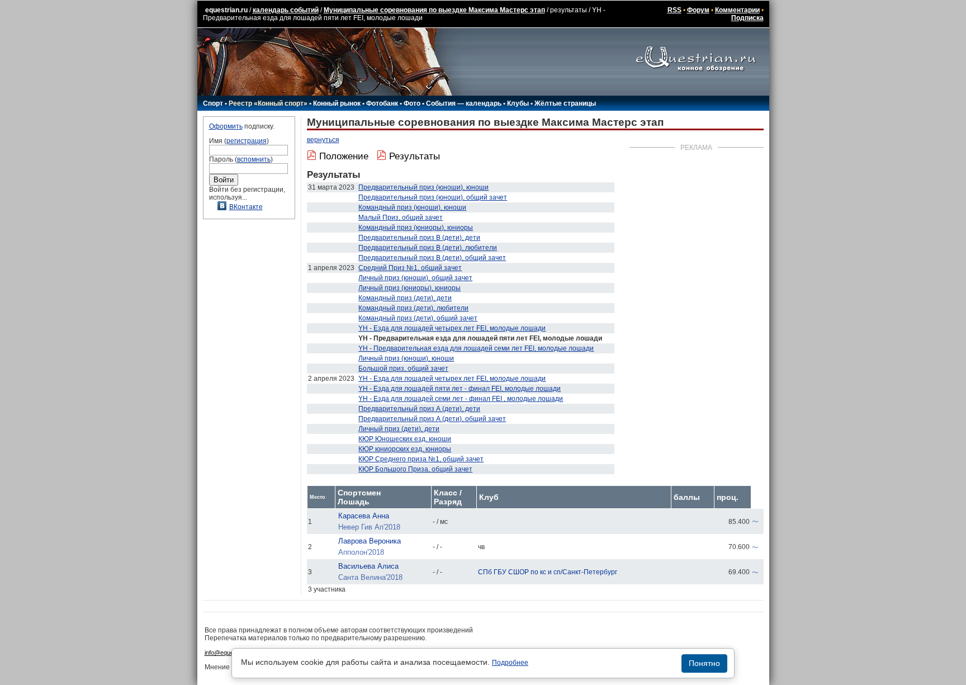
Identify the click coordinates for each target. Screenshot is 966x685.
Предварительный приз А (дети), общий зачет (432, 419)
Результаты (414, 156)
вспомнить (254, 159)
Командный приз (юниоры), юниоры (415, 228)
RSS (674, 10)
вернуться (323, 140)
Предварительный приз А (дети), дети (419, 409)
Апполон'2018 (361, 552)
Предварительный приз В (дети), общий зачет (432, 258)
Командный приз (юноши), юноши (412, 207)
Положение (343, 156)
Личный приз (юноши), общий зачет (415, 278)
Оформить (226, 126)
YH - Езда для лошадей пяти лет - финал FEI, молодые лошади (459, 389)
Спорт (213, 103)
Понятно (704, 663)
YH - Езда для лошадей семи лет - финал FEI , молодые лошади (460, 399)
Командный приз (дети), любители (413, 308)
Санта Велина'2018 (370, 577)
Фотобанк (382, 103)
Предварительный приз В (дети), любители (427, 248)
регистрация (246, 141)
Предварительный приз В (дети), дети (419, 238)
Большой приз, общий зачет (403, 368)
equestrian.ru (226, 10)
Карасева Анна (363, 516)
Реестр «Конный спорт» (268, 103)
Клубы (518, 103)
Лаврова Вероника (369, 541)
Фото (412, 103)
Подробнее (510, 663)
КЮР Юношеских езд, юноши (404, 439)
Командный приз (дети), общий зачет (417, 318)
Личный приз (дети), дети (398, 429)
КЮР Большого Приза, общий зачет (415, 469)
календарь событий (286, 10)
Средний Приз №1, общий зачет (410, 268)
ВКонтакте (246, 207)
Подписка (747, 18)
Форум (698, 10)
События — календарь (463, 103)
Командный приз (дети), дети (405, 298)
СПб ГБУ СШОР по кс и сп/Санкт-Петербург (547, 572)
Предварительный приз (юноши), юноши (423, 187)
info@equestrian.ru (230, 652)
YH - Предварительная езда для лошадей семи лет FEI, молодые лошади (476, 348)
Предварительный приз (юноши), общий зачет (432, 197)
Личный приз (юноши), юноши (406, 358)
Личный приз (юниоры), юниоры (409, 288)
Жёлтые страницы (565, 103)
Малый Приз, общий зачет (400, 217)
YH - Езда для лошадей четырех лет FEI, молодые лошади (452, 328)
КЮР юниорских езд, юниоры (404, 449)
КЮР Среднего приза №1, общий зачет (421, 459)
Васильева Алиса (368, 566)
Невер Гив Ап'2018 (369, 527)
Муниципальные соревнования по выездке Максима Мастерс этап (434, 10)
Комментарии (737, 10)
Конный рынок (337, 103)
